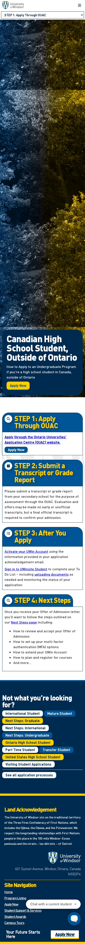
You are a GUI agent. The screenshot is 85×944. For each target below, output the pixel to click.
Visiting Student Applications (28, 764)
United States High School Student (32, 757)
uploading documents (51, 574)
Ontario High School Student (27, 742)
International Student (22, 713)
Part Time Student (20, 749)
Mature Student (59, 713)
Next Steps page (24, 622)
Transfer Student (56, 749)
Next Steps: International (25, 728)
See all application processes (29, 775)
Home (8, 891)
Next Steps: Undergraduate (27, 735)
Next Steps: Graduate (22, 720)
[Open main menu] (79, 5)
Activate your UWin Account (26, 551)
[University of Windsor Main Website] (64, 858)
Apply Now (18, 385)
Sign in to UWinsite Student (26, 569)
